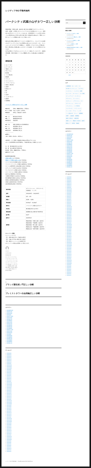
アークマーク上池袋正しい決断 (73, 40)
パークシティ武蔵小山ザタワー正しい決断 (16, 104)
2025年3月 (9, 378)
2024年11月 (9, 384)
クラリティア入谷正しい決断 (73, 33)
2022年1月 (9, 435)
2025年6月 (9, 374)
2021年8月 (9, 442)
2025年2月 (9, 380)
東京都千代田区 (10, 316)
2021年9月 (9, 441)
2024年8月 (9, 389)
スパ (82, 100)
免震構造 (9, 265)
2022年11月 (9, 420)
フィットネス (69, 110)
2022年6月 (9, 427)
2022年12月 (9, 418)
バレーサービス (69, 108)
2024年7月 (9, 390)
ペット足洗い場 (69, 113)
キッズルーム (77, 96)
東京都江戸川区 (10, 329)
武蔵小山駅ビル (9, 158)
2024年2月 (9, 397)
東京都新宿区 (9, 325)
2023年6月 (9, 409)
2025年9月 (9, 369)
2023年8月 (9, 406)
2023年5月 (9, 411)
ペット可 (13, 264)
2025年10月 (9, 368)
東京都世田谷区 (10, 310)
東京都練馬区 (9, 337)
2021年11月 (9, 438)
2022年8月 (9, 424)
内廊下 (13, 265)
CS (11, 257)
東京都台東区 (9, 317)
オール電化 (82, 93)
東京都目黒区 (9, 335)
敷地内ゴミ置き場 (76, 120)
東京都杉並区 (9, 326)
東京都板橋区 (9, 328)
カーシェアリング (69, 96)
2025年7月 (9, 372)
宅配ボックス (69, 120)
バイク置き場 (8, 264)
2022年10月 (9, 421)
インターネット (8, 258)
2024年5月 (9, 393)
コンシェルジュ (76, 98)
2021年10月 (9, 439)
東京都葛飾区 (9, 340)
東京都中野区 (9, 313)
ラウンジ (76, 113)
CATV (8, 257)
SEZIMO (7, 251)
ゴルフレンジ (69, 100)
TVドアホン (14, 257)
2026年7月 (9, 354)
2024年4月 (9, 394)
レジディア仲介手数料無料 (17, 10)
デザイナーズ (77, 103)
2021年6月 (9, 445)
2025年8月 (9, 371)
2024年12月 (9, 383)
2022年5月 (9, 429)
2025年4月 (9, 377)
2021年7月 (9, 444)
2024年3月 (9, 396)
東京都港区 (9, 334)
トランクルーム (69, 105)
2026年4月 (9, 359)
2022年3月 (9, 432)
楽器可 (10, 268)
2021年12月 (9, 436)
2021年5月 (9, 447)
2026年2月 (9, 362)
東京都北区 (9, 314)
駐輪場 (10, 270)
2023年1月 (9, 417)
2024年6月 (9, 392)
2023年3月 (9, 414)
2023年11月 (9, 402)
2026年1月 (9, 363)
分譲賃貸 (72, 115)
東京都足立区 (9, 343)
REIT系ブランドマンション (71, 88)
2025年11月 (9, 366)
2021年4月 (9, 448)
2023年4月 (9, 412)
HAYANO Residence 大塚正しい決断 (74, 47)
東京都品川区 (8, 255)
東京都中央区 (9, 311)
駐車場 (6, 270)
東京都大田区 (9, 322)
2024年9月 (9, 387)
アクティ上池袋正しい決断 (72, 44)
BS (6, 257)
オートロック (9, 260)
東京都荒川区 (9, 338)
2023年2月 (9, 415)
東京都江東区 (9, 331)
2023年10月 (9, 403)
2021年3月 (9, 450)
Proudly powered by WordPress (25, 461)
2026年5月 (9, 357)
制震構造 (77, 115)
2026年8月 (9, 353)
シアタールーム (76, 100)
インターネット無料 (78, 91)
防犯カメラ (14, 268)
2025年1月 (9, 381)
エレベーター (69, 93)
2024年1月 (9, 399)
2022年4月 (9, 430)
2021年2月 (9, 451)
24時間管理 (68, 86)
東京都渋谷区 (9, 332)
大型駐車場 (76, 118)
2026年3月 (9, 360)
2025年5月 (9, 375)
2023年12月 (9, 400)
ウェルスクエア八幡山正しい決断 (74, 37)
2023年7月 (9, 408)
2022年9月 (9, 423)
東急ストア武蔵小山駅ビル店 (12, 160)
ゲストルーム (69, 98)
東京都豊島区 (9, 341)
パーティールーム (13, 262)
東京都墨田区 (9, 320)
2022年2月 (9, 433)
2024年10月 (9, 386)
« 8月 (69, 75)
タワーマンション (11, 261)
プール (74, 110)
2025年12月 (9, 365)
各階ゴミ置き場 (11, 267)
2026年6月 (9, 356)
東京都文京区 (9, 323)
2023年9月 (9, 405)
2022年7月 (9, 426)
